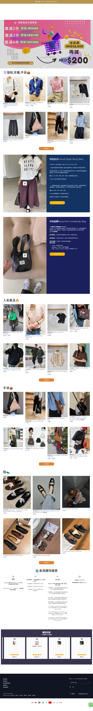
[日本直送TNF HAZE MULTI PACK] (35, 437)
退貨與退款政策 (6, 683)
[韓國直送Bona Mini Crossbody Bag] (57, 404)
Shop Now (57, 254)
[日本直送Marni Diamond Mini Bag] (13, 437)
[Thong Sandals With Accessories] (76, 534)
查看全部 (46, 148)
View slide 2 (48, 66)
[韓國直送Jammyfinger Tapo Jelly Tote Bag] (13, 317)
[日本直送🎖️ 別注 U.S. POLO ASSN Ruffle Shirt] (80, 355)
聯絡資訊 (33, 695)
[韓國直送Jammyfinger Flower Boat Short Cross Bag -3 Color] (80, 440)
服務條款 (5, 685)
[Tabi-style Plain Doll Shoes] (76, 492)
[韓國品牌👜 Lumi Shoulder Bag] (57, 126)
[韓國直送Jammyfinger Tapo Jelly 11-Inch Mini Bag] (80, 315)
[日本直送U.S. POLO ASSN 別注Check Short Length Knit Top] (13, 355)
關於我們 (5, 679)
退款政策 (21, 695)
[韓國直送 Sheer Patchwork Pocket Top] (80, 89)
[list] (46, 599)
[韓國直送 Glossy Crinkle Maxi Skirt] (13, 125)
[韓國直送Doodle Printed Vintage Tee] (57, 89)
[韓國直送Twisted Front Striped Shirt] (80, 125)
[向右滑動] (89, 2)
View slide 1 (44, 66)
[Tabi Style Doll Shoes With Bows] (17, 536)
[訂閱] (89, 682)
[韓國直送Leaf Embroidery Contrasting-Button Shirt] (13, 89)
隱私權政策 (5, 687)
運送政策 (5, 681)
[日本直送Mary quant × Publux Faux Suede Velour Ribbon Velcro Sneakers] (17, 492)
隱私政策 (16, 695)
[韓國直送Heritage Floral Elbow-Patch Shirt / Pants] (35, 88)
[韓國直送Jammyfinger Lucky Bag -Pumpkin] (57, 440)
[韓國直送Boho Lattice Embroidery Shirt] (57, 356)
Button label (57, 202)
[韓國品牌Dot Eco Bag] (35, 123)
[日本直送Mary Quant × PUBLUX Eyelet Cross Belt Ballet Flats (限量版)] (46, 493)
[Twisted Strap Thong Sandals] (46, 536)
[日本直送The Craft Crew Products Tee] (35, 355)
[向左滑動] (4, 2)
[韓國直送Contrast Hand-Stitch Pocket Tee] (35, 319)
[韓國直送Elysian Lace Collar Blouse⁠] (57, 317)
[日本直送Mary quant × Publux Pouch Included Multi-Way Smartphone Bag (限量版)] (80, 404)
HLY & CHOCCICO (9, 693)
